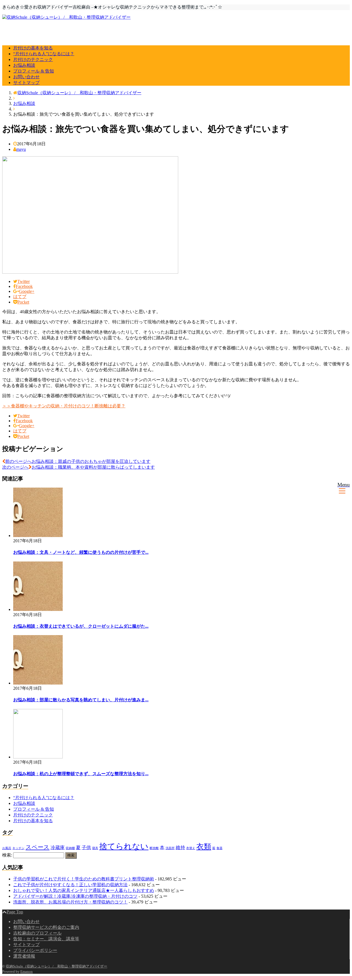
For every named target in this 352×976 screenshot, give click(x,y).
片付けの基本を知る (33, 48)
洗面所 (170, 848)
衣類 (203, 846)
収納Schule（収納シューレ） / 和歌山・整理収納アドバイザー (56, 966)
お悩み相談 (24, 65)
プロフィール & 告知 (33, 71)
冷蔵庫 (58, 847)
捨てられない (123, 846)
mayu (21, 149)
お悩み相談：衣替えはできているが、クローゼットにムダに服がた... (80, 626)
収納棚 (70, 848)
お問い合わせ (26, 76)
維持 (180, 847)
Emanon (26, 971)
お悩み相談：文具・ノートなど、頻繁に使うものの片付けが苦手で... (80, 552)
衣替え (190, 848)
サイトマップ (26, 82)
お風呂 (6, 848)
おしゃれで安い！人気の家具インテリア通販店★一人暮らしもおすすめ (83, 890)
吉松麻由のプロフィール (37, 933)
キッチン (18, 848)
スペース (38, 847)
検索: (7, 855)
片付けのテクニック (33, 59)
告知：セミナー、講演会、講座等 (46, 938)
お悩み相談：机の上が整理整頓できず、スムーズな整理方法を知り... (80, 773)
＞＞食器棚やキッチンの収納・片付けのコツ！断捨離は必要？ (63, 406)
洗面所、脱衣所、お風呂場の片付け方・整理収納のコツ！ (70, 902)
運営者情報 (24, 956)
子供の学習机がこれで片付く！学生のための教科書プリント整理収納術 (83, 879)
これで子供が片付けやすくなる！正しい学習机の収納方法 (70, 884)
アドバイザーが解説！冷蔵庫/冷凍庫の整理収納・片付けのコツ (75, 896)
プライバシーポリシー (35, 950)
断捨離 (154, 848)
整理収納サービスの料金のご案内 (46, 927)
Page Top (15, 912)
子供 (86, 847)
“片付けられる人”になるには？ (43, 53)
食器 (219, 848)
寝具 (95, 848)
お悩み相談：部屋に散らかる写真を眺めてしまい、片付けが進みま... (80, 699)
